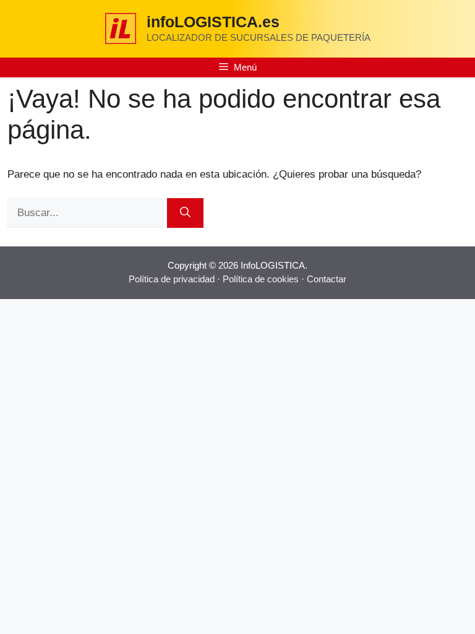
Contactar (326, 279)
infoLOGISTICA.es (213, 21)
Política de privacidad (172, 279)
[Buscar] (185, 213)
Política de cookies (261, 279)
